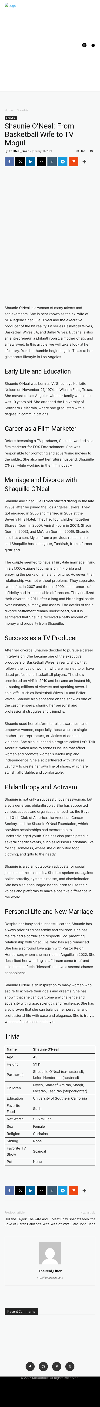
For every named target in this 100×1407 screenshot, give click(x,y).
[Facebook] (9, 161)
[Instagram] (43, 1366)
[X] (20, 161)
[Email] (41, 161)
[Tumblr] (52, 161)
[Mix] (73, 161)
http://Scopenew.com (50, 1277)
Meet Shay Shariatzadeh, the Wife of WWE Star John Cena (72, 1221)
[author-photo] (50, 1264)
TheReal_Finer (19, 151)
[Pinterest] (56, 1366)
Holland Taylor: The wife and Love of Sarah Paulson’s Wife (27, 1221)
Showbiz (22, 110)
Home (9, 110)
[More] (84, 161)
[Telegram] (62, 161)
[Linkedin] (30, 161)
